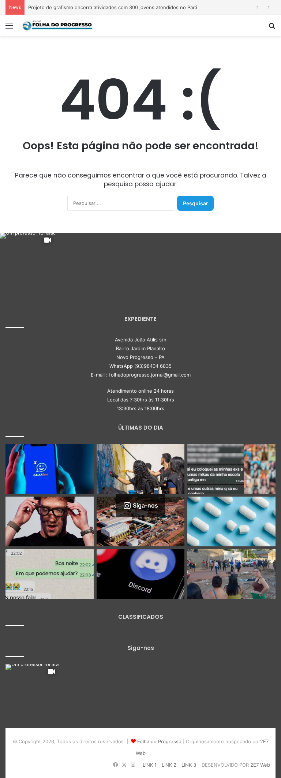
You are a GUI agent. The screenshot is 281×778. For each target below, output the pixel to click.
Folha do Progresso (159, 741)
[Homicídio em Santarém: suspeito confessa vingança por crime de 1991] (231, 574)
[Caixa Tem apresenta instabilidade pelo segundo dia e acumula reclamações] (49, 469)
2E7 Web (260, 765)
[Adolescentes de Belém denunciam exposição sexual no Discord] (231, 469)
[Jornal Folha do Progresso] (57, 25)
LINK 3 (188, 765)
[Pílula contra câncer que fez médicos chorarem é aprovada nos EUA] (231, 521)
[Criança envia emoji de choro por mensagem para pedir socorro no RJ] (49, 574)
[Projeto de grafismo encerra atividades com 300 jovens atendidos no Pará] (141, 469)
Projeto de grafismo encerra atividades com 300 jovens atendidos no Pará (112, 7)
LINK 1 (150, 765)
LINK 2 (169, 765)
